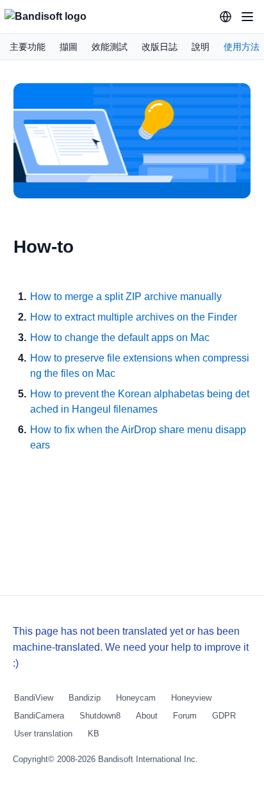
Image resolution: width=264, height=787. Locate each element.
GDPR (224, 715)
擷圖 (69, 47)
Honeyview (191, 698)
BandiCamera (39, 715)
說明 (201, 47)
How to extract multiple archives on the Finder (133, 317)
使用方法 (242, 47)
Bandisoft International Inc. (148, 759)
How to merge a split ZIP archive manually (126, 296)
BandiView (33, 698)
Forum (185, 715)
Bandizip (85, 698)
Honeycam (136, 698)
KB (93, 733)
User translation (43, 733)
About (147, 715)
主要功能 (27, 47)
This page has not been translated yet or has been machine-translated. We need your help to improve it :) (131, 647)
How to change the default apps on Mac (120, 337)
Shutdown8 (99, 715)
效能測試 (110, 47)
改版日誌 (159, 47)
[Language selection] (225, 16)
